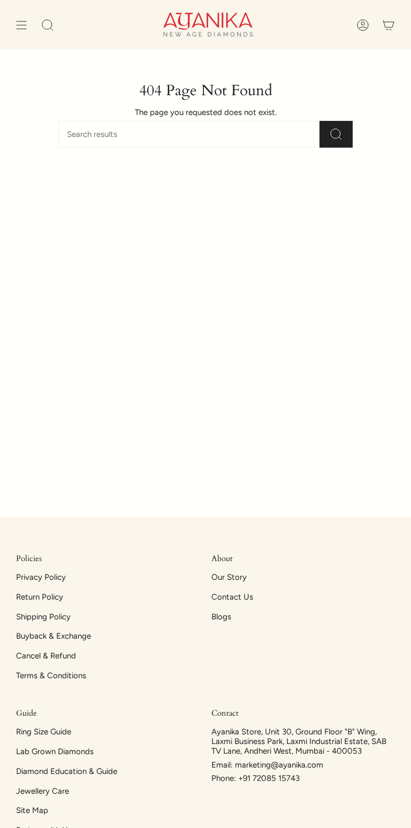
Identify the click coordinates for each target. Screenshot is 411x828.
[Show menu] (21, 25)
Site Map (32, 810)
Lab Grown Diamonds (55, 751)
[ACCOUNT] (362, 25)
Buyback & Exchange (53, 636)
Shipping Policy (43, 617)
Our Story (229, 577)
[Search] (336, 134)
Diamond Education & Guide (66, 771)
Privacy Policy (41, 577)
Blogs (221, 617)
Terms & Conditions (51, 675)
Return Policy (39, 597)
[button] (47, 25)
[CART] (388, 25)
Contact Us (232, 597)
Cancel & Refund (46, 656)
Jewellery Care (42, 791)
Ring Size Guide (43, 732)
